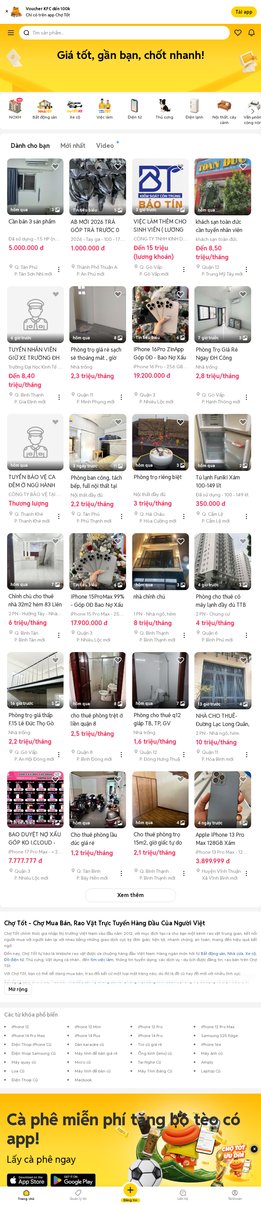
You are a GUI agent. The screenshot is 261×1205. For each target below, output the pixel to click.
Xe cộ (250, 953)
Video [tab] (105, 146)
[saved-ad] (238, 33)
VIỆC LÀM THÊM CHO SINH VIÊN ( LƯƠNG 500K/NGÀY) (160, 226)
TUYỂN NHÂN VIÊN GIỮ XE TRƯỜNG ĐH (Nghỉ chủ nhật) (33, 354)
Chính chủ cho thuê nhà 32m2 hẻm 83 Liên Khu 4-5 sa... (35, 601)
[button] (7, 12)
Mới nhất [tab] (72, 146)
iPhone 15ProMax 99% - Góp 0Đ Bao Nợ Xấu (97, 600)
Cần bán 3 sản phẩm (31, 221)
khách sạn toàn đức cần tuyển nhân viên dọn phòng (219, 226)
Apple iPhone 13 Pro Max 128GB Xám (220, 839)
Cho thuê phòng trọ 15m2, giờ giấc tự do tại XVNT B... (158, 839)
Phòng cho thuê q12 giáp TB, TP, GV (157, 719)
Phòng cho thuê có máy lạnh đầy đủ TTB (221, 600)
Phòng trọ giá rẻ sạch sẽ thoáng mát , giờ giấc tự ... (96, 354)
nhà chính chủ (149, 596)
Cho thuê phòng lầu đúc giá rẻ (94, 839)
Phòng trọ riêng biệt (158, 477)
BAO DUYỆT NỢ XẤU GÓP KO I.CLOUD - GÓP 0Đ (34, 839)
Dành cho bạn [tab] (30, 146)
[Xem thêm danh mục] (252, 111)
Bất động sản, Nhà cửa (222, 953)
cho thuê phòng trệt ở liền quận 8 (97, 719)
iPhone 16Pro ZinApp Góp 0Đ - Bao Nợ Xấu (160, 353)
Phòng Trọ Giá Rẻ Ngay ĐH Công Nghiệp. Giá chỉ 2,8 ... (221, 354)
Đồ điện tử (14, 959)
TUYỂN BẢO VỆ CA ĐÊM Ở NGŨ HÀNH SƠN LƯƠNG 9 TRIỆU (35, 482)
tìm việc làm (102, 959)
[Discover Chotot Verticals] (11, 33)
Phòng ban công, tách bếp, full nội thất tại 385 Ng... (96, 482)
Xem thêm (130, 895)
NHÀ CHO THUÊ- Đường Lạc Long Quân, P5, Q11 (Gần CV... (222, 720)
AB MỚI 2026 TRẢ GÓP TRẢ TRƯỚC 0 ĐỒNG (95, 226)
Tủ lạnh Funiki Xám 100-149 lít (218, 481)
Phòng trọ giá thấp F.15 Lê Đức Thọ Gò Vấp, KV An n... (31, 720)
